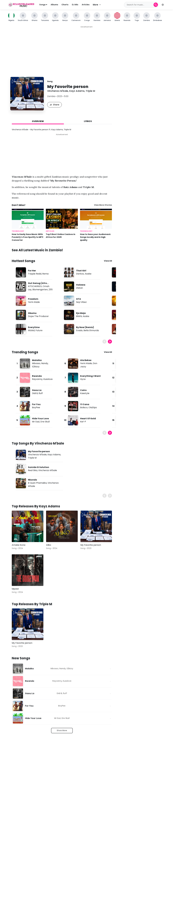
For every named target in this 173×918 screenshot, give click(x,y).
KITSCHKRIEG (35, 286)
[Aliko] (62, 526)
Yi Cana (84, 404)
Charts (64, 4)
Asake (88, 273)
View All (108, 260)
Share (56, 104)
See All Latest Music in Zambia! (37, 250)
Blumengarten (40, 289)
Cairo (83, 390)
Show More (62, 730)
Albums (54, 4)
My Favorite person (39, 451)
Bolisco (84, 407)
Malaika (37, 360)
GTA (78, 299)
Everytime (34, 327)
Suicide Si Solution (38, 467)
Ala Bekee (85, 360)
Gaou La (36, 390)
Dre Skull (45, 421)
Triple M (90, 91)
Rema (45, 273)
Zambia (51, 96)
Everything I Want (90, 376)
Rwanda (37, 376)
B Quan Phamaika (37, 482)
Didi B (35, 393)
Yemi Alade (34, 302)
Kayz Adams (76, 91)
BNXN (79, 316)
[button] (163, 5)
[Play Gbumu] (21, 315)
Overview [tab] (38, 121)
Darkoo (80, 273)
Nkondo (32, 479)
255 (51, 289)
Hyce (83, 379)
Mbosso (36, 363)
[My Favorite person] (96, 526)
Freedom (33, 299)
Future (39, 330)
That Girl (81, 270)
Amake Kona (18, 545)
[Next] (110, 342)
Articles (85, 4)
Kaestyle (84, 393)
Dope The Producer (38, 316)
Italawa (80, 284)
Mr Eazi (35, 421)
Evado (79, 330)
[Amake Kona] (27, 526)
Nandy (44, 363)
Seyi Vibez (81, 302)
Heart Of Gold (88, 418)
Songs (42, 4)
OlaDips (93, 407)
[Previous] (104, 342)
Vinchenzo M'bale (57, 91)
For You (36, 404)
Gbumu (32, 313)
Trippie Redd (34, 273)
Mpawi (15, 588)
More (95, 4)
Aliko (48, 545)
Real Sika (32, 470)
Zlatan (79, 287)
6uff (41, 393)
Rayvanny (37, 379)
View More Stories (103, 205)
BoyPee (36, 407)
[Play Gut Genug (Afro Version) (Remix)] (21, 286)
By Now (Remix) (85, 327)
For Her (32, 270)
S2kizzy (35, 366)
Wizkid (31, 330)
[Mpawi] (27, 570)
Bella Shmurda (91, 330)
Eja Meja (81, 313)
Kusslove (48, 379)
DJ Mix (75, 4)
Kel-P (83, 421)
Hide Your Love (40, 418)
